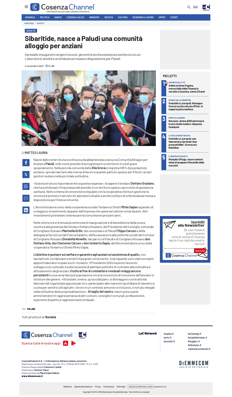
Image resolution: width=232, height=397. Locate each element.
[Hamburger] (23, 5)
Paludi (31, 308)
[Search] (189, 7)
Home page (29, 23)
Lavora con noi (160, 386)
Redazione (67, 386)
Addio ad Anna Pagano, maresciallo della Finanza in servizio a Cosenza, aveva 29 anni (187, 88)
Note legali (121, 386)
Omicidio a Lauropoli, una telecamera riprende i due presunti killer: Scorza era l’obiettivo (183, 143)
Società (40, 23)
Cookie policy (108, 386)
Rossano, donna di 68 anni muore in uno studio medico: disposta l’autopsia (186, 123)
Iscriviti (200, 250)
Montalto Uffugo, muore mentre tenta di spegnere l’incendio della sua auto (186, 162)
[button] (26, 162)
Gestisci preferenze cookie (141, 386)
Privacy (98, 386)
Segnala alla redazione (83, 386)
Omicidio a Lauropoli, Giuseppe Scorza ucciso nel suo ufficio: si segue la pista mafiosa (186, 106)
